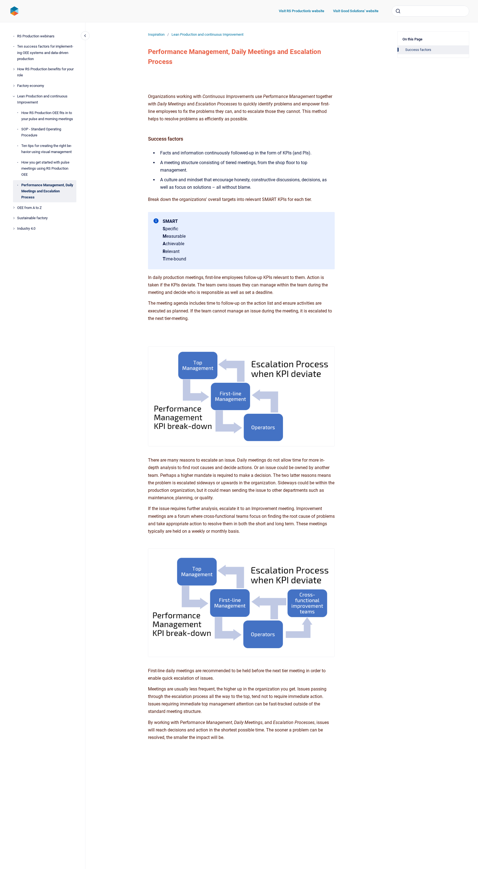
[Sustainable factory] (14, 218)
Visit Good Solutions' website (355, 11)
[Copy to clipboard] (145, 138)
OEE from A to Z (29, 208)
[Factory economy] (14, 86)
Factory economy (30, 86)
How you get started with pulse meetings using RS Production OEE (45, 168)
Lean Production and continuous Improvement (42, 99)
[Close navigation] (85, 35)
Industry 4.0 (26, 228)
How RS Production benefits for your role (45, 72)
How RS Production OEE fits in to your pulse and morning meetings (47, 116)
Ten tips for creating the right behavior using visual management (46, 149)
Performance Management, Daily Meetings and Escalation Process (47, 191)
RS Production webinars (35, 36)
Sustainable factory (32, 218)
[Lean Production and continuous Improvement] (14, 96)
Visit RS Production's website (301, 11)
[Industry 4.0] (14, 228)
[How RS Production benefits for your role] (14, 69)
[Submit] (398, 11)
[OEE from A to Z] (14, 207)
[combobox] (430, 11)
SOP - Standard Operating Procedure (41, 132)
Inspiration (156, 34)
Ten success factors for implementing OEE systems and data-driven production (45, 52)
